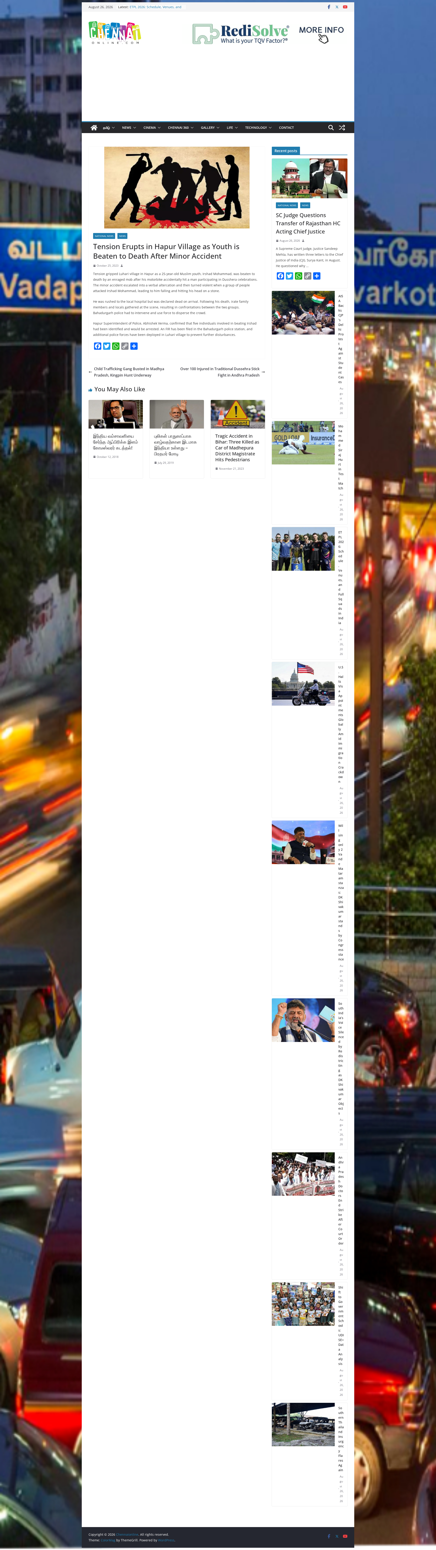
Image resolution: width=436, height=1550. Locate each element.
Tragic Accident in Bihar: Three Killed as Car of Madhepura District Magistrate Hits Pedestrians (237, 448)
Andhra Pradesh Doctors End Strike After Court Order (341, 1200)
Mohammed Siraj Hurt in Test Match (341, 457)
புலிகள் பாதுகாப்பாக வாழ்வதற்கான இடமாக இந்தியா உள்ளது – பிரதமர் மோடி (175, 445)
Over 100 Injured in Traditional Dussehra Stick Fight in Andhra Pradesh (220, 372)
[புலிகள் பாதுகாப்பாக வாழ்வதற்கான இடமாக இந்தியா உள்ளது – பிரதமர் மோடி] (177, 403)
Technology (256, 127)
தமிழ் (106, 127)
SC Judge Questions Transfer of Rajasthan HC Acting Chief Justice (308, 223)
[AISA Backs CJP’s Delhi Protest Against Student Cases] (303, 354)
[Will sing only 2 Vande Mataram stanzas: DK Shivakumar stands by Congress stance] (303, 908)
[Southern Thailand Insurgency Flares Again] (303, 1454)
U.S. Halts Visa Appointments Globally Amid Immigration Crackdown (341, 724)
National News (104, 236)
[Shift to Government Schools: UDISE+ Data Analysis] (303, 1341)
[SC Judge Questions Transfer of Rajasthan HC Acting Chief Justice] (309, 178)
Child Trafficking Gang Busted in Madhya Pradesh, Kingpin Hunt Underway (129, 372)
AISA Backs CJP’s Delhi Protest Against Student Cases (152, 5)
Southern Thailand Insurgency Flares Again (341, 1439)
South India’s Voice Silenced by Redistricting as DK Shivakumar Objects (341, 1058)
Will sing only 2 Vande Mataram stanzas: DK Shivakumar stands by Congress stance (341, 892)
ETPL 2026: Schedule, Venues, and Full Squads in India (341, 577)
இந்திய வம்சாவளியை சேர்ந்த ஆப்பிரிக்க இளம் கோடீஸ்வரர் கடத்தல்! (115, 442)
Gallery (208, 127)
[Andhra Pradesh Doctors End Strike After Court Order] (303, 1216)
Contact (286, 127)
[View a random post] (342, 127)
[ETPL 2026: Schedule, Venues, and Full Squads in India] (303, 593)
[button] (112, 127)
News (126, 127)
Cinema (150, 127)
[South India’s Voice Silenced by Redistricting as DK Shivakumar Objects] (303, 1074)
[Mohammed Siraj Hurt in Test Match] (303, 473)
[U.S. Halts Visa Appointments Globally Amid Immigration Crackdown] (303, 740)
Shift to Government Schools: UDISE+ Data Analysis (341, 1325)
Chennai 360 (178, 127)
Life (230, 127)
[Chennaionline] (94, 127)
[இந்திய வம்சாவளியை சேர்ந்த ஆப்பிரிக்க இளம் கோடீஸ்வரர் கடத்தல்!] (116, 403)
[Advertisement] (218, 87)
